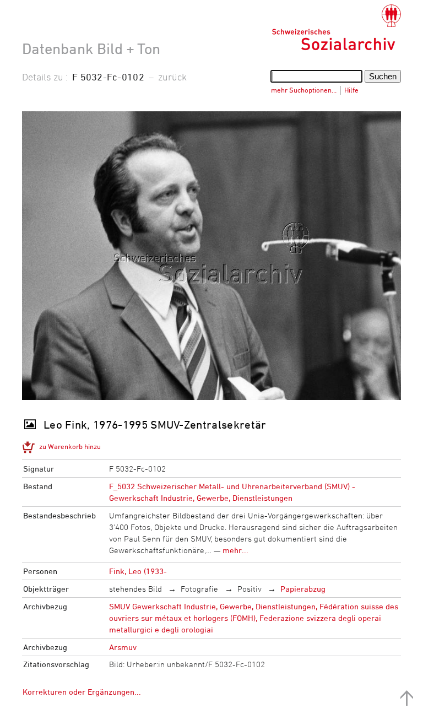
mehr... (235, 550)
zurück (172, 76)
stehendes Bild (135, 588)
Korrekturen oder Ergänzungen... (82, 691)
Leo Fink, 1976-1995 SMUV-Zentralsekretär (155, 424)
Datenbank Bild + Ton (91, 48)
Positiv (249, 588)
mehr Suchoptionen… (304, 89)
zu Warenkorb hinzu (70, 446)
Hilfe (351, 89)
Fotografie (199, 588)
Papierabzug (303, 588)
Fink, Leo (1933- (138, 571)
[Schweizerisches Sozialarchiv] (336, 27)
